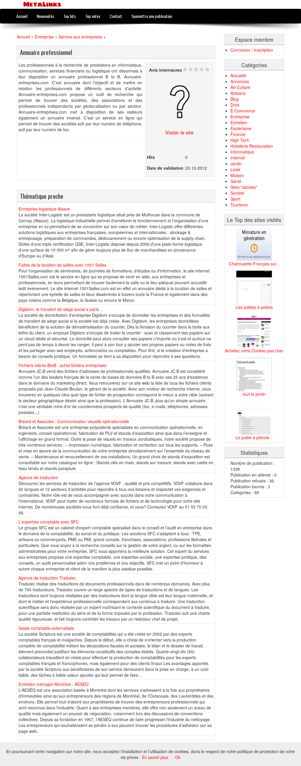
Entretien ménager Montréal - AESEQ (53, 684)
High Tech (239, 140)
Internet (237, 158)
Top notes (92, 16)
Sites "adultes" (243, 187)
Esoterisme (240, 128)
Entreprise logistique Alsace (44, 209)
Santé (235, 181)
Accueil (21, 16)
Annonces (239, 81)
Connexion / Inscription (251, 50)
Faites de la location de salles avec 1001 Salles (62, 265)
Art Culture (240, 87)
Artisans (237, 93)
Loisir (235, 169)
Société (237, 193)
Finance (237, 134)
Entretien (238, 122)
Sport (235, 199)
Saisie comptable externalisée (46, 628)
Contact (116, 16)
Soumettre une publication (151, 16)
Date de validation (165, 168)
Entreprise (44, 37)
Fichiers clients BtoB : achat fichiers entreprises (62, 365)
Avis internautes (165, 70)
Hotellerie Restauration (251, 146)
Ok (177, 757)
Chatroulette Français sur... (254, 264)
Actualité (238, 75)
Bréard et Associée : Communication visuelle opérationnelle (74, 421)
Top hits (69, 16)
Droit (234, 105)
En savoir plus (155, 757)
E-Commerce (242, 111)
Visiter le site (179, 132)
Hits (151, 157)
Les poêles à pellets (254, 307)
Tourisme (239, 205)
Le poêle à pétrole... (254, 437)
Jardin (236, 163)
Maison (237, 175)
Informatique (242, 152)
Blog (234, 99)
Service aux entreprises (80, 37)
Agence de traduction (38, 477)
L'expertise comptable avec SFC (49, 522)
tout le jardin (254, 394)
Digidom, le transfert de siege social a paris (59, 309)
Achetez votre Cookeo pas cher (254, 350)
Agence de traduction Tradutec (47, 578)
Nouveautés (45, 16)
